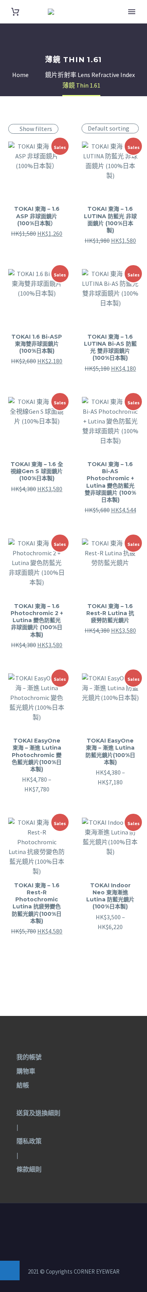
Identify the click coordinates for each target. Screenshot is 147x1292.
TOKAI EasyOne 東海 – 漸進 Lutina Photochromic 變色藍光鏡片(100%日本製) (37, 755)
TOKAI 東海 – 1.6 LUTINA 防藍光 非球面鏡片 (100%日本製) (110, 219)
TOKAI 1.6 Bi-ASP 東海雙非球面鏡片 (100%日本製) (36, 343)
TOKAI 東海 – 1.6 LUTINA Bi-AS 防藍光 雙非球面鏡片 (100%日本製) (110, 347)
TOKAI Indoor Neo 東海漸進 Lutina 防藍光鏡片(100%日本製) (110, 896)
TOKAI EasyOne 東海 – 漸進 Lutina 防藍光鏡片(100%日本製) (110, 751)
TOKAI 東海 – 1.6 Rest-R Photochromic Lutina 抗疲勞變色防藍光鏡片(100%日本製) (37, 903)
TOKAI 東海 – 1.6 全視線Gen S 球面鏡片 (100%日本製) (37, 471)
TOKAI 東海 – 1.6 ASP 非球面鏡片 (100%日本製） (37, 215)
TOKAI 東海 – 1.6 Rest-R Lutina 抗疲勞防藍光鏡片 (110, 613)
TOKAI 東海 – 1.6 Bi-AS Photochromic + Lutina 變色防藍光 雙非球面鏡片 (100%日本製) (110, 482)
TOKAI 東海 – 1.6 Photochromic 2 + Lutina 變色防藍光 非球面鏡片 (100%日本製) (37, 620)
